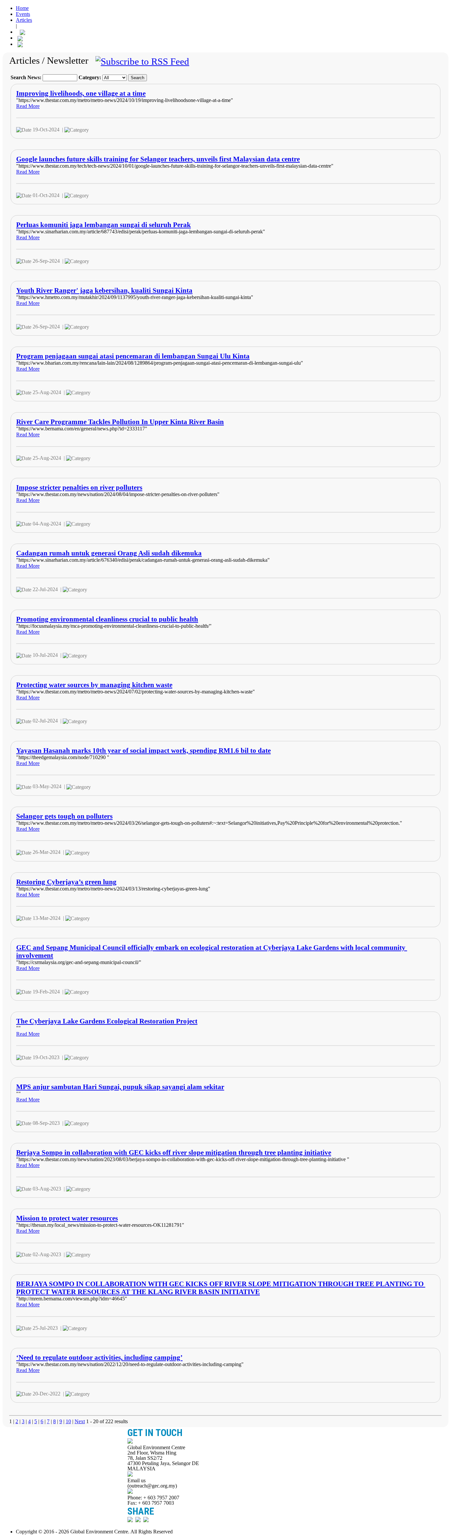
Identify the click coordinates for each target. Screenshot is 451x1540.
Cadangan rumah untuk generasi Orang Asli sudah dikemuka (109, 553)
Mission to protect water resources (67, 1218)
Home (22, 8)
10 (68, 1421)
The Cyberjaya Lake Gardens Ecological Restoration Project (106, 1021)
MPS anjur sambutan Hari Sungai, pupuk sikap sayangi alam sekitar (120, 1086)
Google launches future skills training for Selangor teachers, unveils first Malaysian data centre (158, 159)
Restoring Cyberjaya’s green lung (66, 882)
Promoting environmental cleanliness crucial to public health (107, 619)
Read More (28, 106)
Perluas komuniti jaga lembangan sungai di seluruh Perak (103, 224)
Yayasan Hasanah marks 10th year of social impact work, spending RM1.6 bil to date (143, 750)
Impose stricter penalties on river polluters (79, 487)
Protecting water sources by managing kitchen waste (94, 684)
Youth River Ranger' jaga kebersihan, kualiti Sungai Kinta (104, 290)
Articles (24, 20)
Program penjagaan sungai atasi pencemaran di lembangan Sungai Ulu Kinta (133, 356)
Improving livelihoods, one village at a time (81, 93)
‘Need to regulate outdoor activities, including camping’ (99, 1357)
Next (80, 1421)
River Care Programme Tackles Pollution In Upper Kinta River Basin (120, 421)
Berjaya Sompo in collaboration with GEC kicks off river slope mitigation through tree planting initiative (173, 1152)
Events (23, 14)
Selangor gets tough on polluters (64, 816)
